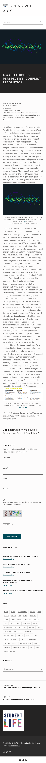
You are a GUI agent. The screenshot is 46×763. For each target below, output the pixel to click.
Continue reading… (8, 559)
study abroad (31, 639)
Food (5, 623)
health (35, 623)
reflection (20, 635)
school (28, 635)
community (33, 616)
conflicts (21, 115)
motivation (28, 631)
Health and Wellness (10, 627)
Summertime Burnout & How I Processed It (20, 556)
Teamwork (6, 120)
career (13, 616)
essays (6, 620)
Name (5, 468)
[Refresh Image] (23, 511)
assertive (20, 113)
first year (28, 620)
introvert (11, 117)
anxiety (13, 612)
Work (5, 651)
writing (12, 651)
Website (6, 489)
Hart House (26, 623)
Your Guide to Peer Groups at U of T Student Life (23, 591)
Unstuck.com (22, 407)
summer (14, 643)
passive (18, 117)
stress (6, 639)
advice (13, 113)
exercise (20, 620)
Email (5, 478)
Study (23, 639)
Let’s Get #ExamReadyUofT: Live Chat (17, 572)
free (11, 623)
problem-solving (28, 117)
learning (31, 627)
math (24, 221)
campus (6, 616)
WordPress (36, 743)
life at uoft (7, 631)
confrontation (30, 115)
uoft (37, 647)
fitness (36, 620)
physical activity (9, 635)
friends (18, 623)
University (7, 647)
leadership (22, 627)
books (39, 612)
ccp (20, 616)
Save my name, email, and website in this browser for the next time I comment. (22, 503)
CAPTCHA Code (8, 524)
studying (7, 643)
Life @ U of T (21, 5)
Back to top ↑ (14, 746)
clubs (25, 616)
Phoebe (15, 106)
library (39, 627)
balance (32, 612)
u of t (31, 647)
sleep (35, 635)
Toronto (36, 643)
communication (31, 113)
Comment (7, 457)
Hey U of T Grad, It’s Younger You (16, 564)
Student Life (14, 639)
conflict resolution (9, 115)
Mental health (18, 631)
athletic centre (22, 612)
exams (13, 620)
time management (25, 643)
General (17, 110)
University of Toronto (20, 647)
